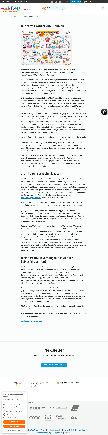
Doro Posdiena (79, 72)
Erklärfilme (27, 1)
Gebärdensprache (17, 1)
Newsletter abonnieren (54, 364)
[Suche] (67, 2)
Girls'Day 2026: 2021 (33, 16)
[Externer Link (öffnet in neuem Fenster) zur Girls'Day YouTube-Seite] (52, 2)
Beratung (89, 1)
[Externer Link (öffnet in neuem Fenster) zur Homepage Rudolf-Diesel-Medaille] (62, 384)
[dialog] (14, 412)
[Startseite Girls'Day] (10, 12)
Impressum (58, 433)
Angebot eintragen (60, 9)
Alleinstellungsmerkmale (31, 198)
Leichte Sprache (5, 1)
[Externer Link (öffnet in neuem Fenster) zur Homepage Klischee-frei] (37, 382)
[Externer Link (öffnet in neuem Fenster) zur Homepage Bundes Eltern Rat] (62, 408)
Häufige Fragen (33, 430)
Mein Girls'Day (76, 1)
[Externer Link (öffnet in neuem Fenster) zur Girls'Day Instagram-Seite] (56, 2)
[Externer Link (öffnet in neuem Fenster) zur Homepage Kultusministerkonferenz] (62, 418)
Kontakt (67, 433)
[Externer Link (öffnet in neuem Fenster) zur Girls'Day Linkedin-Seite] (60, 2)
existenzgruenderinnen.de (31, 321)
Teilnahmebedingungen (44, 433)
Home (15, 16)
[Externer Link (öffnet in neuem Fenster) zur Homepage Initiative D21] (48, 418)
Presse (43, 430)
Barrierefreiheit (69, 430)
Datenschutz (81, 430)
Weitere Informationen (19, 407)
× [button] (25, 393)
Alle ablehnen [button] (14, 426)
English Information (54, 430)
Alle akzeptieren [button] (14, 422)
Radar (44, 11)
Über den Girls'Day (22, 16)
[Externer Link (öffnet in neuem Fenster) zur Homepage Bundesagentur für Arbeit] (48, 408)
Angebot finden (50, 9)
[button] (14, 430)
